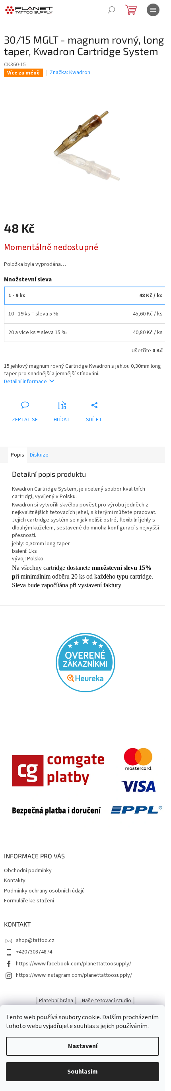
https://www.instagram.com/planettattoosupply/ (74, 975)
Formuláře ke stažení (29, 901)
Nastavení (82, 1046)
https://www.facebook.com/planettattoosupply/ (73, 964)
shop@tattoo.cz (35, 940)
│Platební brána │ (56, 1001)
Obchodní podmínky (28, 871)
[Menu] (153, 10)
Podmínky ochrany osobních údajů (44, 891)
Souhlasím (82, 1071)
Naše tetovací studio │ (109, 1001)
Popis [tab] (17, 455)
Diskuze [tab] (39, 455)
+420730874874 (34, 952)
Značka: (70, 72)
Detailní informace (25, 382)
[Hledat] (111, 10)
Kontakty (14, 881)
